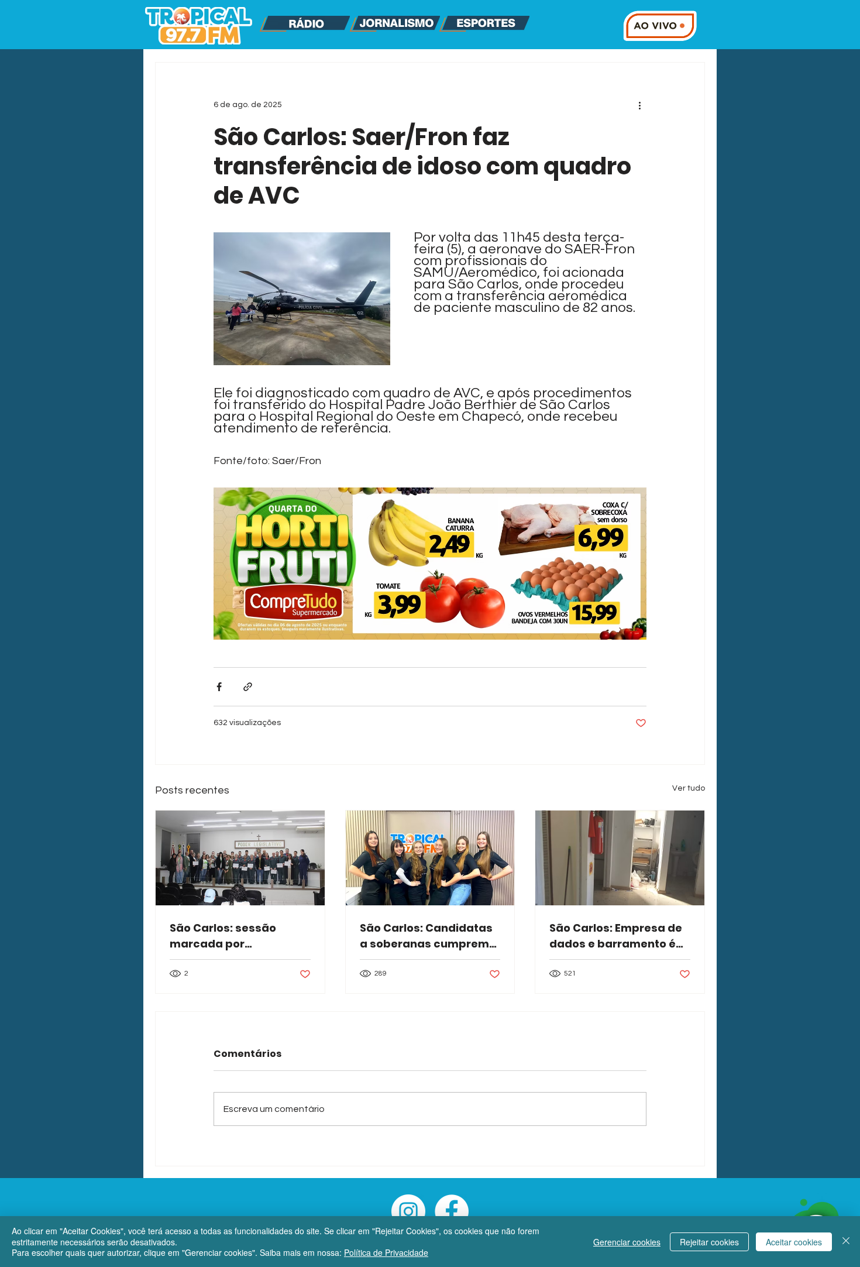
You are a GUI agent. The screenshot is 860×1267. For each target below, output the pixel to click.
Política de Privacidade (386, 1252)
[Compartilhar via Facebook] (219, 686)
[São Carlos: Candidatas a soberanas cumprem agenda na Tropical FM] (430, 858)
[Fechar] (846, 1241)
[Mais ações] (639, 105)
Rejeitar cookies (709, 1242)
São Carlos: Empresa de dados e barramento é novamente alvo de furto (618, 936)
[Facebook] (452, 1211)
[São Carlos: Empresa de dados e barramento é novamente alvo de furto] (619, 858)
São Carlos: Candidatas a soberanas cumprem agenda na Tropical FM (426, 936)
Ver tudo (688, 788)
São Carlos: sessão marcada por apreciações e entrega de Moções (234, 936)
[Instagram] (408, 1211)
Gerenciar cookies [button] (627, 1242)
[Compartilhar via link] (247, 686)
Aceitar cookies (794, 1242)
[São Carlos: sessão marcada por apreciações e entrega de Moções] (240, 858)
